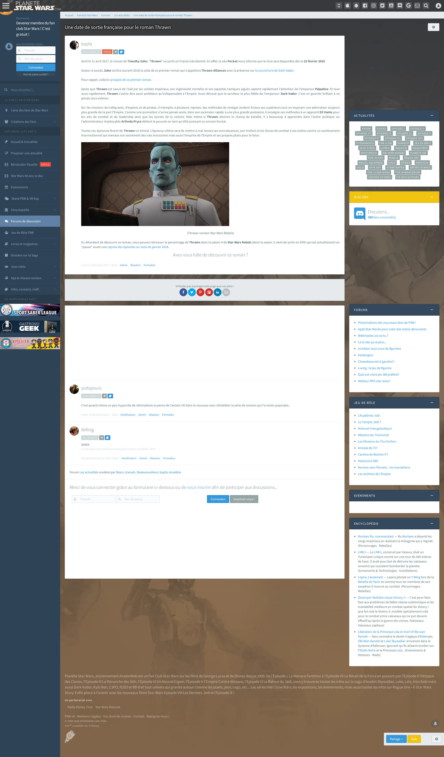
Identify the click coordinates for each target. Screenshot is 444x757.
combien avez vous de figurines (379, 348)
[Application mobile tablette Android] (356, 5)
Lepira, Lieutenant (370, 577)
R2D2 (124, 687)
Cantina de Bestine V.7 (373, 454)
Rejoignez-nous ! (158, 716)
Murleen (408, 536)
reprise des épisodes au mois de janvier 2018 (138, 247)
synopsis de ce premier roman (130, 80)
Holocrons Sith (368, 461)
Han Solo (420, 681)
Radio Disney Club (80, 707)
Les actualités (89, 472)
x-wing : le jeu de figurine (375, 368)
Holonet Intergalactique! (375, 428)
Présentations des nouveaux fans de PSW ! (387, 322)
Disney (239, 675)
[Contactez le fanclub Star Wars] (417, 5)
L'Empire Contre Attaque (223, 681)
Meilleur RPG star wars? (374, 381)
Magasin (401, 148)
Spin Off (375, 167)
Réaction (135, 265)
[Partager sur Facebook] (183, 292)
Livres (385, 148)
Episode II (417, 128)
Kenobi (375, 641)
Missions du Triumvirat (373, 435)
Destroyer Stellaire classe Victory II (381, 597)
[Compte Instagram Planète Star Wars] (373, 5)
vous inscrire (199, 487)
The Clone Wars (378, 172)
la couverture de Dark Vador (274, 70)
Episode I (398, 128)
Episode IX (404, 133)
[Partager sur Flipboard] (209, 292)
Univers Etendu (379, 177)
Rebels (394, 157)
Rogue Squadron (371, 162)
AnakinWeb (128, 675)
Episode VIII (414, 138)
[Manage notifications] (435, 723)
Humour (403, 143)
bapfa (86, 44)
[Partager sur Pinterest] (200, 292)
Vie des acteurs (408, 177)
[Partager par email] (226, 292)
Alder (423, 636)
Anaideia (175, 472)
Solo (360, 167)
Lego (236, 687)
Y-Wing (415, 577)
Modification (128, 414)
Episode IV (384, 133)
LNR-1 (362, 552)
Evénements (365, 143)
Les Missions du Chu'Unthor (377, 441)
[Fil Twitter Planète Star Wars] (382, 5)
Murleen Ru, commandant (376, 536)
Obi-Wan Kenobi (393, 152)
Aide (414, 739)
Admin (124, 265)
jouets (218, 687)
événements (333, 687)
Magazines (420, 148)
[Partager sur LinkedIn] (218, 292)
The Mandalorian (407, 172)
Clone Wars (282, 687)
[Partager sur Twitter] (192, 292)
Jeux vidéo (367, 148)
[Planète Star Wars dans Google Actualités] (408, 5)
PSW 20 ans (375, 157)
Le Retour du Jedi (277, 681)
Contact (138, 716)
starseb (130, 472)
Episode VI (372, 138)
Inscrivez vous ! (244, 499)
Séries (405, 162)
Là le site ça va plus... (372, 342)
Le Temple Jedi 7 (369, 422)
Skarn (120, 472)
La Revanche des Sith (119, 681)
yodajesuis (91, 388)
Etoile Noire (368, 650)
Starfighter (395, 167)
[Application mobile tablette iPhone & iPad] (347, 5)
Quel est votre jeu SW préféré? (378, 374)
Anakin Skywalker (380, 681)
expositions (307, 687)
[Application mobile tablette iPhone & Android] (338, 5)
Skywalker (399, 641)
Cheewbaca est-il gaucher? (376, 361)
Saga (391, 162)
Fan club (385, 143)
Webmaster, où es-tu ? (373, 335)
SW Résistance (420, 167)
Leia (399, 650)
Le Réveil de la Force (360, 675)
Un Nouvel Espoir (170, 681)
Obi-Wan (364, 641)
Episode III (363, 133)
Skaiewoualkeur (147, 472)
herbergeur (365, 355)
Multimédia (369, 152)
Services (422, 162)
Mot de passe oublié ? (35, 74)
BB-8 (136, 687)
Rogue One (411, 157)
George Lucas (214, 675)
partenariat (18, 299)
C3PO (113, 687)
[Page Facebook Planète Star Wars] (365, 5)
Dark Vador (83, 687)
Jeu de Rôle (423, 143)
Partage (395, 739)
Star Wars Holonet (107, 707)
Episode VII (393, 138)
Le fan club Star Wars (22, 100)
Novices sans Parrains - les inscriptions (384, 467)
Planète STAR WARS (36, 6)
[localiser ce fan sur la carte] (115, 52)
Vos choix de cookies (117, 716)
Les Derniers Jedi (196, 692)
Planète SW (418, 152)
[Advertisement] (203, 342)
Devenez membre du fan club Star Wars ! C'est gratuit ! (35, 28)
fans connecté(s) (382, 214)
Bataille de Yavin (369, 582)
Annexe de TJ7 (368, 448)
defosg (87, 429)
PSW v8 (70, 716)
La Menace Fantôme (305, 675)
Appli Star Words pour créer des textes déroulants (392, 329)
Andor (366, 128)
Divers (381, 128)
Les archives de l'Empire (374, 474)
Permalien (150, 265)
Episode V (424, 133)
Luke (387, 641)
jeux (227, 687)
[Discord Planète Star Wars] (399, 5)
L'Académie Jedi (369, 415)
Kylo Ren (100, 687)
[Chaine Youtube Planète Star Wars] (391, 5)
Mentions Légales (89, 716)
